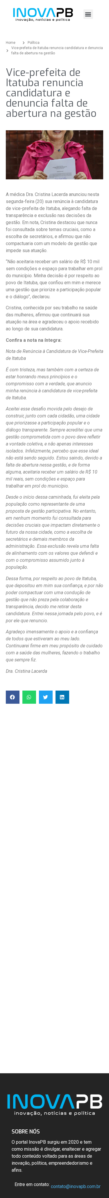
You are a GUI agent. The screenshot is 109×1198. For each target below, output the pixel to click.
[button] (88, 14)
